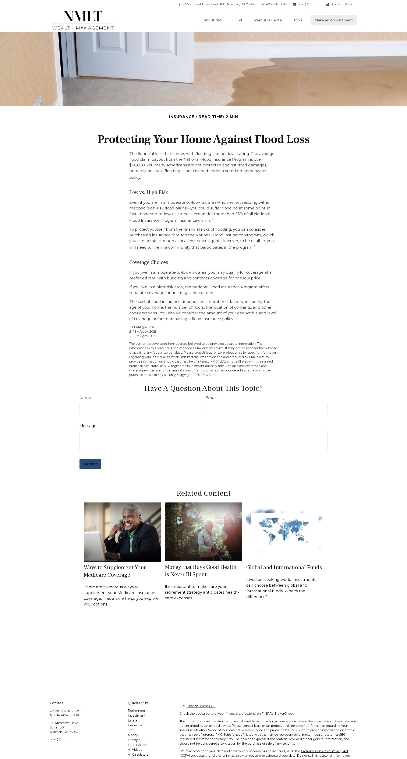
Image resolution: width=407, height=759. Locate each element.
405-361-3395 (70, 715)
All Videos (135, 750)
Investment (136, 715)
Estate (133, 720)
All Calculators (138, 754)
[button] (214, 20)
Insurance (135, 725)
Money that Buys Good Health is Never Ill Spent (201, 570)
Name (85, 397)
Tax (130, 730)
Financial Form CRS (201, 706)
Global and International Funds (284, 567)
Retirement (136, 711)
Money (133, 735)
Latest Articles (138, 745)
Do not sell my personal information (323, 756)
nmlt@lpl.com (308, 4)
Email (211, 397)
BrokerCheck (284, 714)
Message (87, 425)
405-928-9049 (276, 4)
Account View (341, 4)
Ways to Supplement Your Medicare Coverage (115, 571)
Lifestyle (134, 740)
